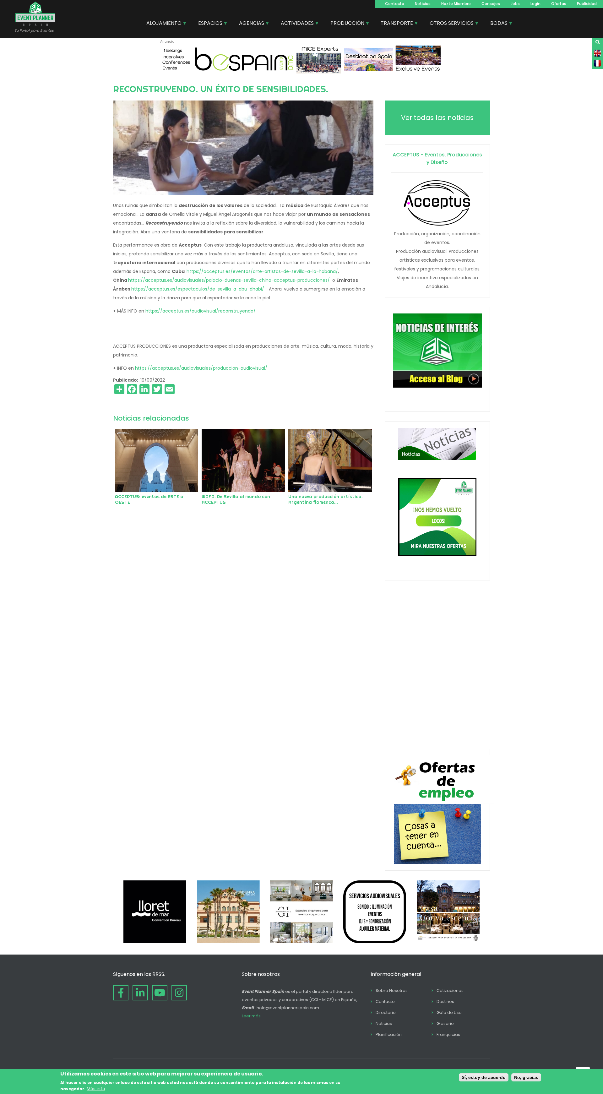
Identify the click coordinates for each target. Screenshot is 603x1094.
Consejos (490, 3)
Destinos (445, 1001)
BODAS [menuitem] (497, 23)
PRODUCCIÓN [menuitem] (345, 23)
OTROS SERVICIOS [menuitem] (449, 23)
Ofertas (558, 3)
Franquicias (448, 1034)
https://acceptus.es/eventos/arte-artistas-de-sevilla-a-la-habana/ (262, 271)
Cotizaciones (450, 990)
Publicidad (587, 3)
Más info (96, 1089)
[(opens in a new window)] (301, 72)
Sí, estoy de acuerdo (484, 1077)
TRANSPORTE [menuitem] (394, 23)
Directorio (386, 1012)
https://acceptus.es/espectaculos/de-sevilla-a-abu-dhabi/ (198, 289)
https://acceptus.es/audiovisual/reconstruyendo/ (200, 311)
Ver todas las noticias (437, 117)
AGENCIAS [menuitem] (249, 23)
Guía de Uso (449, 1012)
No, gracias (526, 1077)
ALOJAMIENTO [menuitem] (162, 23)
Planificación (389, 1034)
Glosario (445, 1023)
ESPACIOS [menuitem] (207, 23)
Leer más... (252, 1016)
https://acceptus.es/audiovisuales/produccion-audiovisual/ (202, 368)
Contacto (394, 3)
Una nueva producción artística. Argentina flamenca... (325, 499)
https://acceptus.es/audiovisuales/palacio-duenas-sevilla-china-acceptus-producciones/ (229, 280)
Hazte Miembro (456, 3)
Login (535, 3)
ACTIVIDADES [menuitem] (295, 23)
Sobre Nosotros (392, 990)
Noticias (423, 3)
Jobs (515, 3)
